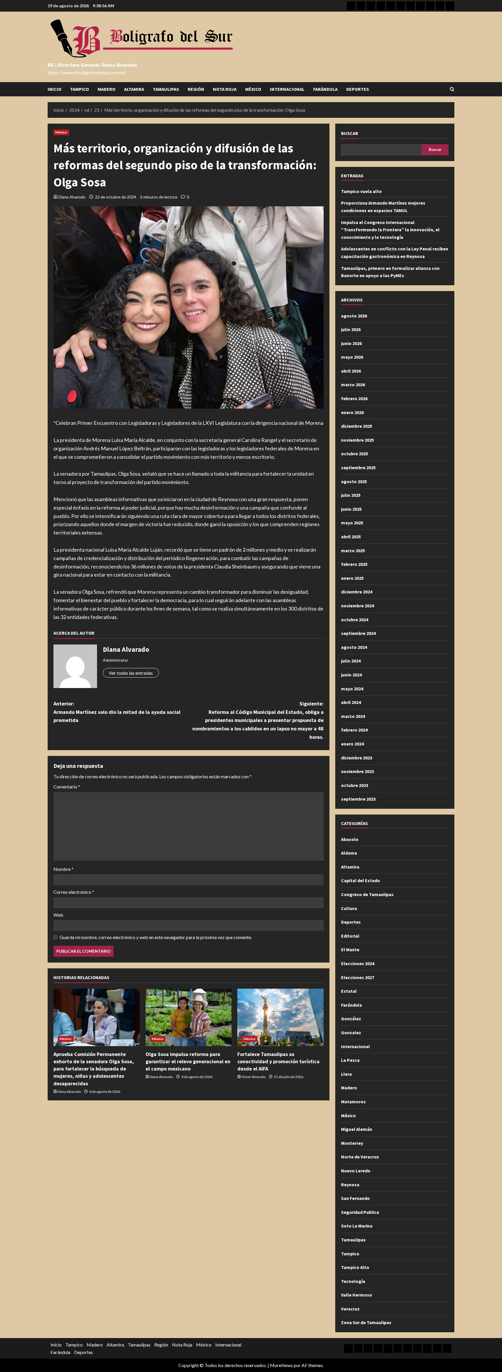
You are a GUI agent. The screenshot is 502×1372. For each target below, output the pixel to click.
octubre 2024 (354, 619)
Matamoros (353, 1101)
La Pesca (350, 1060)
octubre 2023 (354, 785)
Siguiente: (258, 720)
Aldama (349, 853)
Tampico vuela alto (361, 191)
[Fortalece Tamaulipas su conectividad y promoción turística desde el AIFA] (280, 1017)
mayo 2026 (352, 357)
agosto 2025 (354, 481)
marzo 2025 (353, 550)
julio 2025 (351, 495)
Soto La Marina (356, 1226)
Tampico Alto (355, 1267)
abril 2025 (351, 536)
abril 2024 (351, 702)
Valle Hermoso (356, 1295)
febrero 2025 (354, 564)
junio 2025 (351, 509)
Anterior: (116, 712)
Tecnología (353, 1281)
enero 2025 (352, 578)
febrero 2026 (354, 398)
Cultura (349, 908)
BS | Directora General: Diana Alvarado (92, 65)
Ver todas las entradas (131, 673)
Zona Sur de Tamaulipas (366, 1322)
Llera (346, 1074)
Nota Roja (224, 89)
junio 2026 (351, 343)
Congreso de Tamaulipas (367, 894)
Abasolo (349, 839)
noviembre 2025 (357, 440)
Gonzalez (351, 1032)
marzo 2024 (353, 716)
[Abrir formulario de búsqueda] (452, 89)
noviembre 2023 (357, 771)
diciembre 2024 (356, 592)
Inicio (54, 89)
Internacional (287, 89)
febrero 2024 (354, 730)
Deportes (357, 89)
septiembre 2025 (358, 467)
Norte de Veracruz (360, 1157)
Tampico (79, 89)
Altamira (134, 89)
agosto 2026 (354, 316)
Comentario (66, 786)
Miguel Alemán (356, 1129)
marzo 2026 (353, 384)
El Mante (350, 949)
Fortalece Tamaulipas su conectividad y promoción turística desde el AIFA (278, 1061)
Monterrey (352, 1143)
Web (58, 915)
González (351, 1018)
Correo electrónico (73, 892)
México (253, 89)
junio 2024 (351, 675)
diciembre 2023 (356, 758)
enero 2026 (352, 412)
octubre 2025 (354, 453)
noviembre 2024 (357, 606)
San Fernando (355, 1198)
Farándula (325, 89)
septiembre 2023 (358, 799)
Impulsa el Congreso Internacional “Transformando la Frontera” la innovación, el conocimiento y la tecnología (390, 229)
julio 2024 (351, 661)
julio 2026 (351, 329)
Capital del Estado (360, 880)
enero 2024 (352, 744)
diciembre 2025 (356, 426)
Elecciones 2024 (357, 963)
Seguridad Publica (360, 1212)
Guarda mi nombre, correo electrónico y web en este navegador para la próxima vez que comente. (156, 937)
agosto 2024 (354, 647)
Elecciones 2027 (357, 977)
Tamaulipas (166, 89)
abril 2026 (351, 371)
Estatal (349, 991)
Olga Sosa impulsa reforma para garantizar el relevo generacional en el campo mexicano (188, 1061)
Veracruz (350, 1309)
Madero (106, 89)
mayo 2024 (352, 689)
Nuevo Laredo (355, 1171)
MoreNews (281, 1365)
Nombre (63, 869)
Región (196, 89)
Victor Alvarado (253, 1077)
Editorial (350, 936)
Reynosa (350, 1184)
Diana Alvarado (71, 196)
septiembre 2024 (358, 633)
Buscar (349, 133)
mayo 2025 (352, 523)
